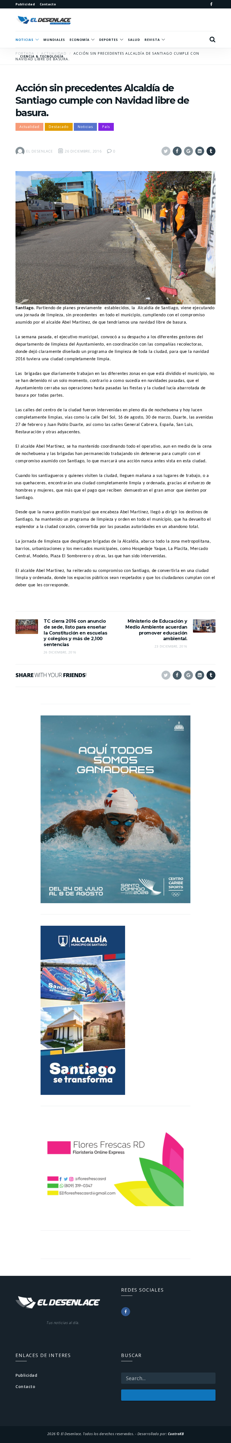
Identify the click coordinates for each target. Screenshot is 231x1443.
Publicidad (26, 1375)
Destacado (59, 126)
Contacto (25, 1386)
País (106, 126)
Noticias (85, 126)
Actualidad (29, 126)
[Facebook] (211, 4)
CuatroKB (176, 1433)
